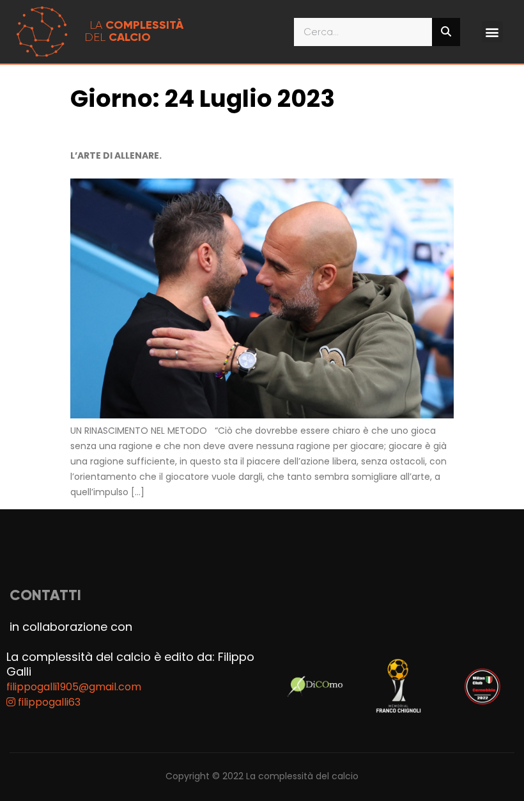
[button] (492, 31)
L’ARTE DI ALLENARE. (118, 155)
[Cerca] (446, 32)
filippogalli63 (48, 702)
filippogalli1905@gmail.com (73, 686)
